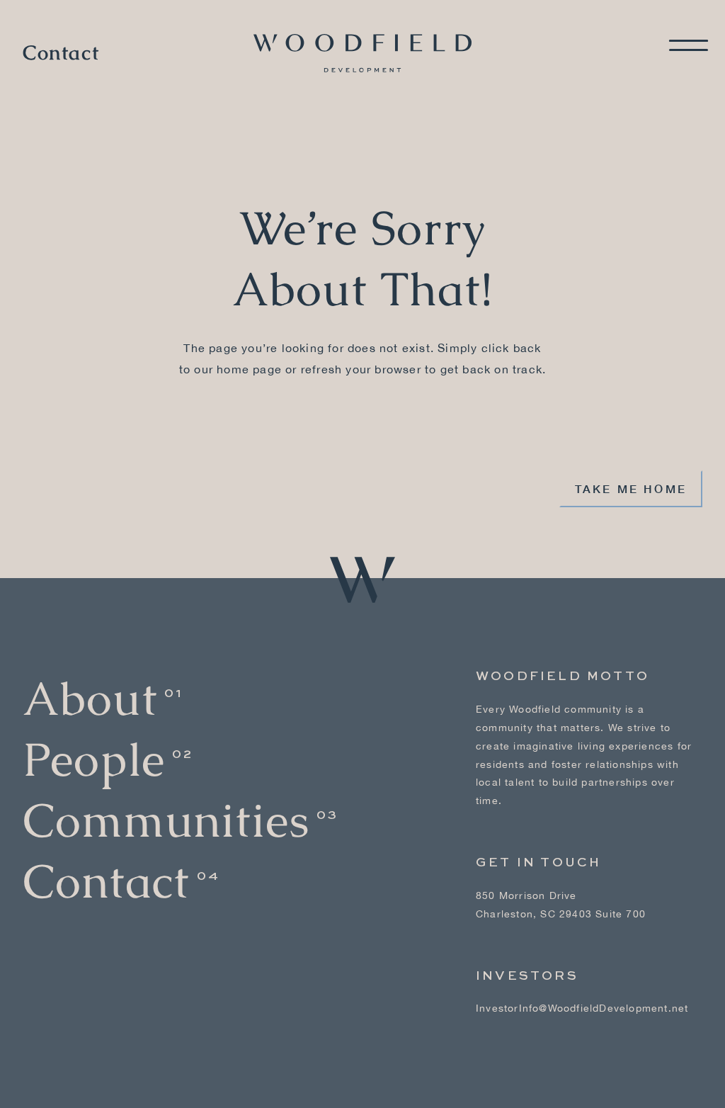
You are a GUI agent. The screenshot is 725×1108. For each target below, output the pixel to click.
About (90, 699)
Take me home (631, 488)
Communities (166, 821)
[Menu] (688, 45)
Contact (61, 53)
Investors (527, 976)
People (94, 760)
